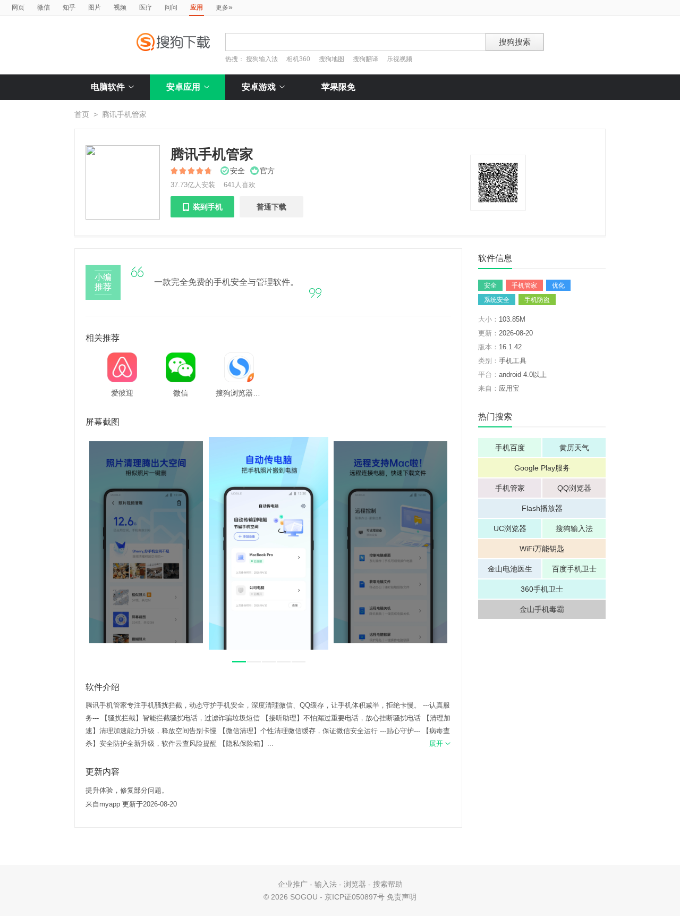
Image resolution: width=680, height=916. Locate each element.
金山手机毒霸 (542, 609)
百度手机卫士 (574, 569)
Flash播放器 (542, 508)
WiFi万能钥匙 (542, 548)
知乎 (69, 7)
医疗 (145, 7)
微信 (43, 7)
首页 (81, 114)
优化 (558, 285)
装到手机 (202, 207)
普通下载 (271, 207)
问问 (171, 7)
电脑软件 (108, 86)
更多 (224, 7)
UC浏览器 (510, 528)
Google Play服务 (542, 468)
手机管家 (524, 285)
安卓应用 (183, 86)
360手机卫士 (542, 589)
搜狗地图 (331, 59)
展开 (440, 743)
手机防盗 (537, 300)
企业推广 (293, 884)
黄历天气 (574, 447)
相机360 (298, 59)
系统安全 (496, 300)
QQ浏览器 (574, 488)
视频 (120, 7)
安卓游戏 (259, 86)
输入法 (325, 884)
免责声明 (401, 897)
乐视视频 (399, 59)
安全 (490, 285)
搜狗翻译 (365, 59)
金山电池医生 (510, 569)
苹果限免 (338, 86)
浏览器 (355, 884)
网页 (18, 7)
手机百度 (510, 447)
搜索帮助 (388, 884)
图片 (94, 7)
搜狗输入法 (262, 59)
